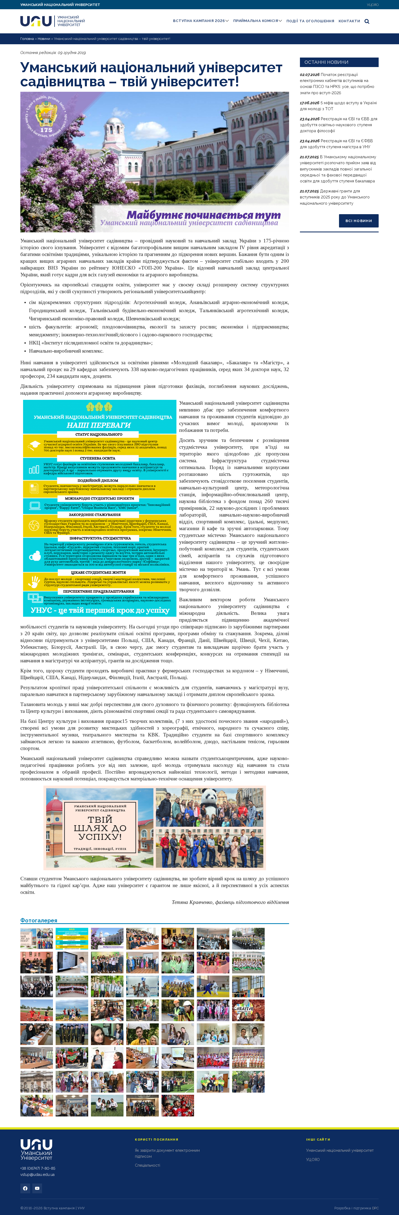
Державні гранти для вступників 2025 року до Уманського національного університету (335, 197)
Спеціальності (147, 1165)
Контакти (349, 21)
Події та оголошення (310, 21)
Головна (27, 39)
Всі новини (359, 221)
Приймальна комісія (255, 21)
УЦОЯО (373, 5)
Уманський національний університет (60, 5)
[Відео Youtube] (37, 1188)
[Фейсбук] (25, 1188)
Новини (44, 39)
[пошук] (367, 21)
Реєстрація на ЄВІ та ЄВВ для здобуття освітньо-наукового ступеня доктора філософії (338, 124)
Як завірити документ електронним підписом (167, 1153)
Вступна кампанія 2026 (199, 21)
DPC (375, 1208)
